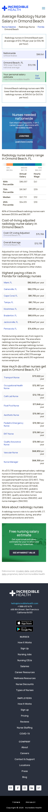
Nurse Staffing (24, 727)
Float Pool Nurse (11, 405)
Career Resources (25, 672)
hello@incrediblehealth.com (24, 603)
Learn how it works (24, 141)
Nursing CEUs (24, 660)
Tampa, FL (8, 302)
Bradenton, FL (10, 315)
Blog (24, 777)
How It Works (25, 642)
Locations (24, 765)
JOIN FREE (24, 136)
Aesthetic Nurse (11, 415)
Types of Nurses (24, 690)
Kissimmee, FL (10, 309)
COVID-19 (25, 733)
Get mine (37, 77)
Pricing (24, 715)
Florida (41, 26)
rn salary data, (23, 571)
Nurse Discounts (25, 684)
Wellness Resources (24, 678)
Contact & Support (25, 759)
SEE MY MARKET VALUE (24, 552)
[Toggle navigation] (43, 8)
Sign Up (25, 648)
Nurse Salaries (9, 26)
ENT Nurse (9, 433)
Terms (16, 802)
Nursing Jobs (24, 654)
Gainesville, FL (10, 289)
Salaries (24, 666)
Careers (24, 753)
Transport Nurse (11, 377)
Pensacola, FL (10, 328)
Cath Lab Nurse (11, 396)
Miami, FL (8, 282)
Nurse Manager (11, 462)
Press (25, 771)
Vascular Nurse (11, 452)
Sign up (25, 709)
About (25, 747)
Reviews (24, 721)
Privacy (31, 802)
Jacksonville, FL (11, 322)
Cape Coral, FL (11, 295)
